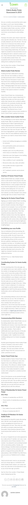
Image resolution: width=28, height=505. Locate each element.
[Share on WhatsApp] (5, 479)
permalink (14, 486)
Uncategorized (14, 8)
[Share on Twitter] (11, 479)
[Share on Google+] (19, 479)
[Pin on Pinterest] (17, 479)
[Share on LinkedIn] (22, 479)
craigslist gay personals (15, 310)
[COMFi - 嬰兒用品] (14, 5)
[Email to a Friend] (14, 479)
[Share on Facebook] (8, 479)
